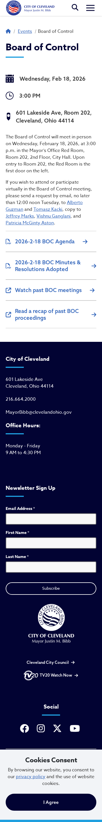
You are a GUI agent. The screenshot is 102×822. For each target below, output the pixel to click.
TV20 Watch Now (56, 675)
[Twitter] (58, 728)
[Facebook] (25, 728)
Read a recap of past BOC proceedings (47, 314)
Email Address (20, 509)
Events (25, 31)
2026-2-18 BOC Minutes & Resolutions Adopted (47, 265)
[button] (75, 8)
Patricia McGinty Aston (30, 223)
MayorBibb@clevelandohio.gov (39, 412)
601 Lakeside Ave (24, 379)
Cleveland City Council (48, 662)
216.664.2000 (21, 399)
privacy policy (30, 776)
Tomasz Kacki (47, 209)
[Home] (30, 8)
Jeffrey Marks (20, 216)
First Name (17, 533)
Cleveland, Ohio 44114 (30, 386)
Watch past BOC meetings (48, 290)
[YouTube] (75, 728)
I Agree (51, 802)
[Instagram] (42, 728)
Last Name (17, 557)
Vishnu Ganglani (54, 216)
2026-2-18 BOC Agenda (45, 241)
